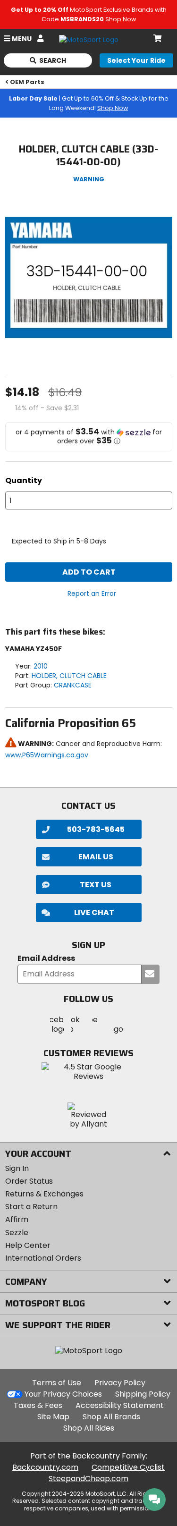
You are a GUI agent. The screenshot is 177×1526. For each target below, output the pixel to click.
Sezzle (16, 1232)
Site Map (53, 1416)
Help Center (28, 1245)
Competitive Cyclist (128, 1467)
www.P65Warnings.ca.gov (46, 755)
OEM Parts (27, 81)
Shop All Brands (111, 1416)
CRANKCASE (73, 685)
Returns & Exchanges (44, 1193)
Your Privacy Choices (63, 1394)
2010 (41, 666)
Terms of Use (56, 1382)
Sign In (17, 1168)
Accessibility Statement (120, 1405)
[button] (88, 436)
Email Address (46, 959)
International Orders (43, 1258)
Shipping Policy (142, 1394)
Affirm (16, 1219)
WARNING (88, 179)
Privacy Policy (119, 1382)
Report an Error (91, 593)
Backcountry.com (45, 1467)
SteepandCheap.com (88, 1478)
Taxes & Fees (38, 1405)
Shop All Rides (88, 1428)
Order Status (29, 1181)
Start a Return (31, 1206)
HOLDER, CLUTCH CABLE (69, 675)
